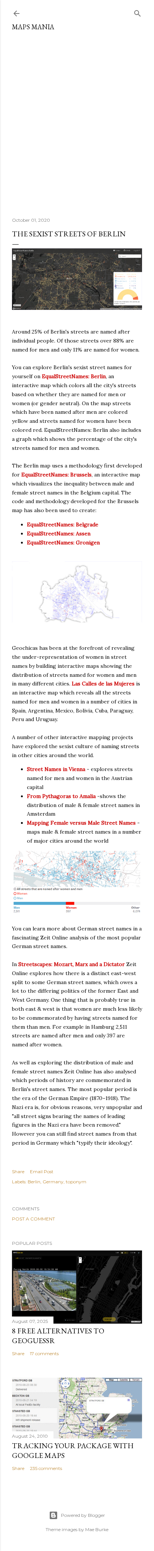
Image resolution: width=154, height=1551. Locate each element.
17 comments (44, 1353)
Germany (53, 1181)
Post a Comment (33, 1219)
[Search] (137, 12)
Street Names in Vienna (56, 769)
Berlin (34, 1181)
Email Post (41, 1171)
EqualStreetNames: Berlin (74, 376)
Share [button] (18, 1171)
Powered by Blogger (83, 1515)
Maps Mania (33, 27)
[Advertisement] (77, 121)
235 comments (46, 1468)
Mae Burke (96, 1529)
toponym (76, 1181)
